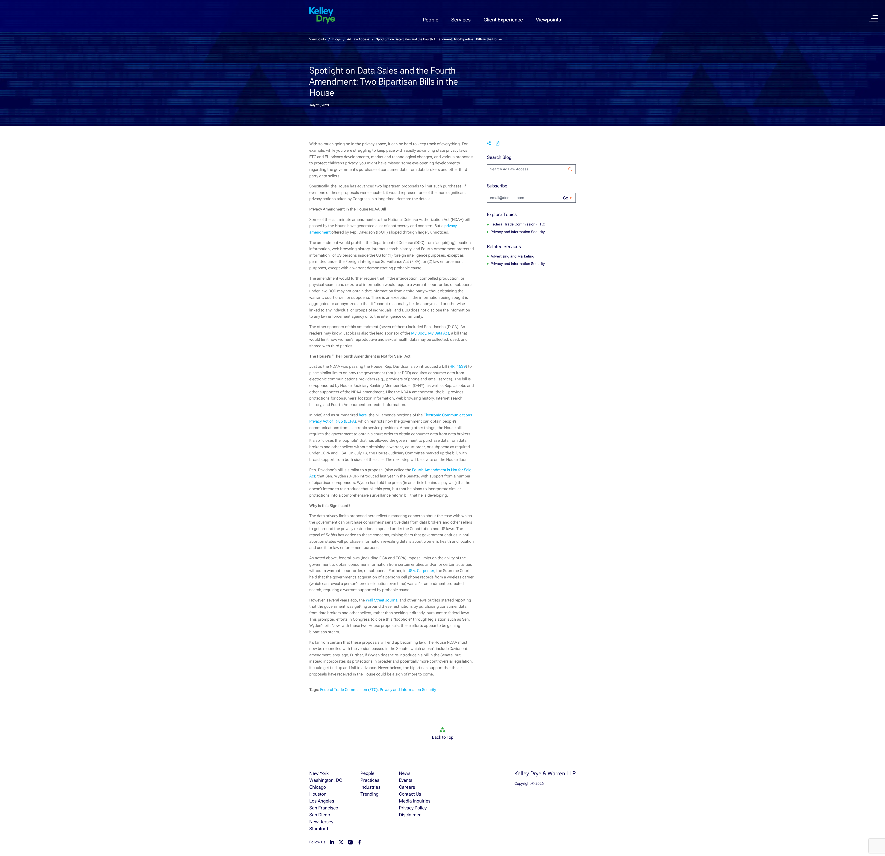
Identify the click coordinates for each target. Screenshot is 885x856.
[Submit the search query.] (570, 169)
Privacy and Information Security (408, 689)
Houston (317, 794)
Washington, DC (325, 780)
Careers (407, 787)
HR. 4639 (457, 366)
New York (319, 773)
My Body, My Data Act (430, 333)
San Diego (319, 814)
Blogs (336, 39)
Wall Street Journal (382, 600)
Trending (369, 794)
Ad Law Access (358, 39)
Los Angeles (321, 801)
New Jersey (321, 821)
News (404, 773)
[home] (322, 15)
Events (405, 780)
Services (461, 20)
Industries (370, 787)
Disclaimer (410, 814)
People (430, 20)
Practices (369, 780)
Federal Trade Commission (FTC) (349, 689)
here (363, 415)
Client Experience (503, 20)
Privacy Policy (413, 808)
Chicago (317, 787)
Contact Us (410, 794)
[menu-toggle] (873, 18)
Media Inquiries (415, 801)
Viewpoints (548, 20)
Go (565, 197)
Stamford (318, 828)
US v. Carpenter (420, 570)
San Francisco (323, 808)
